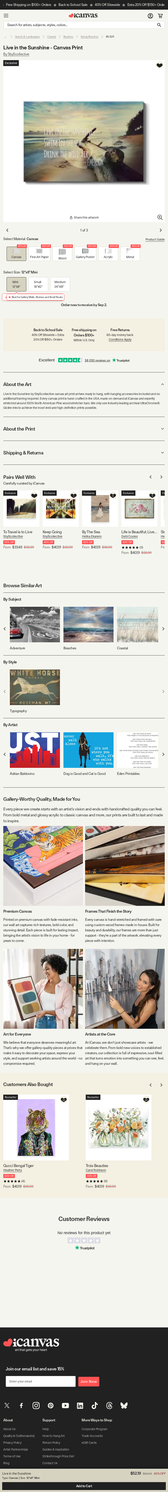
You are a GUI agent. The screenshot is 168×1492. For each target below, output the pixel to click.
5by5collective (13, 536)
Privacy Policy (12, 1442)
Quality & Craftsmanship (19, 1436)
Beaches (68, 36)
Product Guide (155, 239)
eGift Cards (89, 1442)
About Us (9, 1429)
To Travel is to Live (17, 532)
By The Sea (91, 532)
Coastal (51, 36)
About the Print (19, 429)
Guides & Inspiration (55, 1449)
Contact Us (50, 1463)
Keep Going (52, 532)
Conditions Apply (120, 339)
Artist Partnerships (15, 1449)
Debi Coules (129, 536)
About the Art (17, 384)
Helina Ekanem (92, 536)
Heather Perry (12, 1170)
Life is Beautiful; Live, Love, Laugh (139, 532)
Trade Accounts (92, 1436)
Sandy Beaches (89, 36)
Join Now (88, 1381)
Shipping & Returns (23, 453)
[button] (16, 254)
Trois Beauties (97, 1165)
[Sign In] (150, 15)
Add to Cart (84, 1486)
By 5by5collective (16, 54)
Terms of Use (12, 1456)
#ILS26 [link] (110, 36)
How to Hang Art (53, 1436)
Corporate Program (94, 1429)
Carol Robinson (96, 1170)
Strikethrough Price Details (60, 1456)
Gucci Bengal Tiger (18, 1165)
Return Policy (51, 1442)
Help (45, 1429)
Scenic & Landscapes (27, 36)
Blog (6, 1463)
